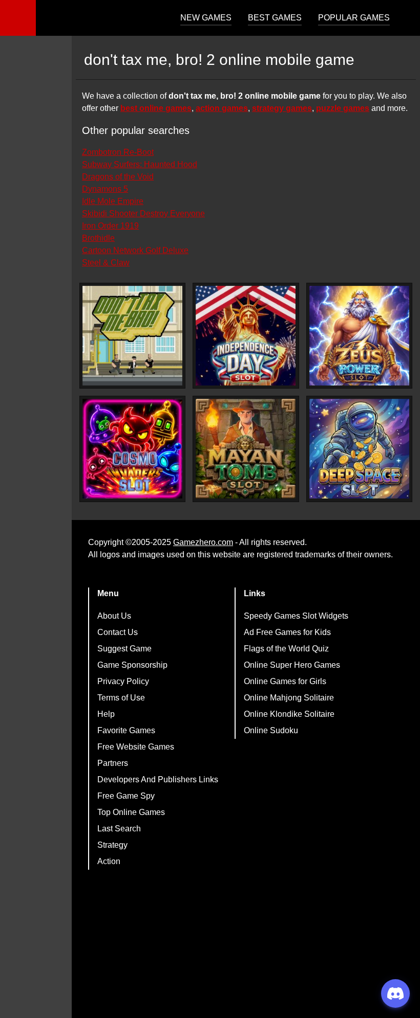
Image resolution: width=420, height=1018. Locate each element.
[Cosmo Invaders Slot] (132, 448)
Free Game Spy (126, 795)
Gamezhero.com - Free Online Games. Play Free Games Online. (100, 18)
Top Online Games (131, 812)
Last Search (119, 828)
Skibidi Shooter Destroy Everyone (143, 213)
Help (106, 714)
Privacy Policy (123, 681)
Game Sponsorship (132, 665)
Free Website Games (135, 746)
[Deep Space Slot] (359, 448)
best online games (156, 108)
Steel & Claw (106, 262)
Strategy (112, 845)
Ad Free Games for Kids (287, 632)
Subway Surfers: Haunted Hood (139, 164)
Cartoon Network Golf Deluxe (135, 250)
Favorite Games (126, 730)
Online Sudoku (271, 730)
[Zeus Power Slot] (359, 335)
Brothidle (98, 238)
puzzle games (342, 108)
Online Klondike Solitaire (289, 714)
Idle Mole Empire (112, 201)
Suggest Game (124, 648)
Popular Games (354, 17)
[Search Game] (403, 20)
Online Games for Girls (285, 681)
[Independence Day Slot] (245, 335)
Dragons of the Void (118, 176)
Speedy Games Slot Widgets (296, 616)
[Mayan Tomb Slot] (245, 448)
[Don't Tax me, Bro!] (132, 335)
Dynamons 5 (105, 189)
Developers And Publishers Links (157, 779)
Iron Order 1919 (110, 225)
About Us (114, 616)
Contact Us (117, 632)
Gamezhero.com (203, 542)
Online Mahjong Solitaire (289, 697)
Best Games (275, 17)
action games (222, 108)
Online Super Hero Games (292, 665)
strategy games (282, 108)
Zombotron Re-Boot (118, 152)
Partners (112, 763)
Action (108, 861)
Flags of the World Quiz (286, 648)
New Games (206, 17)
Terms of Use (121, 697)
